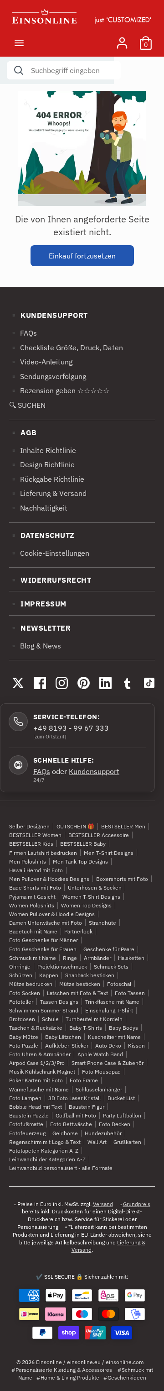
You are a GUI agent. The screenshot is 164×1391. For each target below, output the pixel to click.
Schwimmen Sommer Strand (43, 1010)
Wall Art (97, 1141)
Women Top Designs (86, 905)
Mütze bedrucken (30, 983)
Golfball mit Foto (76, 1115)
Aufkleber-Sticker (66, 1045)
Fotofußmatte (26, 1124)
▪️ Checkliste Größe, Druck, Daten (66, 347)
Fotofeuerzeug (27, 1133)
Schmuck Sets (111, 966)
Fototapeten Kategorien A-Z (43, 1150)
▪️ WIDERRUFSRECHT (50, 580)
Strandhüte (102, 922)
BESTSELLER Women (35, 835)
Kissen (136, 1045)
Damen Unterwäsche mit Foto (45, 922)
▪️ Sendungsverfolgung (47, 376)
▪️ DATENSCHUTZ (42, 535)
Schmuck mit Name (32, 957)
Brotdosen (22, 1019)
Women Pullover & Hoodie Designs (52, 914)
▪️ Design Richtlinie (42, 464)
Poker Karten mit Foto (36, 1080)
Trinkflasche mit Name (112, 1001)
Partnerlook (78, 931)
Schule (50, 1019)
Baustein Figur (86, 1106)
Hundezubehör (103, 1133)
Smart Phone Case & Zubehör (108, 1062)
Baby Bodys (123, 1027)
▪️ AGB (23, 432)
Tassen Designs (59, 1001)
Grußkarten (127, 1141)
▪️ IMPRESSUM (38, 603)
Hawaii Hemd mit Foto (36, 870)
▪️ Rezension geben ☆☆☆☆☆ (59, 390)
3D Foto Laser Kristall (74, 1098)
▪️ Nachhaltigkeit (38, 507)
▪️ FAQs (23, 332)
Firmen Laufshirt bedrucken (43, 852)
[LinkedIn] (105, 682)
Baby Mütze (23, 1036)
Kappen (48, 975)
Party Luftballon (122, 1115)
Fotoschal (119, 983)
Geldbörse (65, 1133)
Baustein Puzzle (29, 1115)
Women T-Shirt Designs (91, 896)
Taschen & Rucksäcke (35, 1027)
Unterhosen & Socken (95, 887)
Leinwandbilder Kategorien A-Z (47, 1159)
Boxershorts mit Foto (122, 878)
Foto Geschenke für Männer (43, 940)
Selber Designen (29, 826)
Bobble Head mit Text (35, 1106)
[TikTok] (149, 682)
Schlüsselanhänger (99, 1089)
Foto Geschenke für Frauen (43, 949)
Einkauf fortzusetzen (82, 255)
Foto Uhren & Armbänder (40, 1054)
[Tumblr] (127, 682)
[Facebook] (39, 682)
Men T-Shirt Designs (108, 852)
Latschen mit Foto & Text (77, 993)
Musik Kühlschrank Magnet (42, 1071)
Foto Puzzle (23, 1045)
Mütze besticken (79, 983)
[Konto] (122, 39)
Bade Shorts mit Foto (35, 887)
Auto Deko (108, 1045)
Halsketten (131, 957)
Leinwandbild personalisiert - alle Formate (61, 1167)
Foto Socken (24, 993)
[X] (17, 682)
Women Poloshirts (31, 905)
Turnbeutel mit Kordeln (94, 1019)
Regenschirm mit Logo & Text (45, 1141)
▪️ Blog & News (35, 645)
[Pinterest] (83, 682)
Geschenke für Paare (108, 949)
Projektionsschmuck (62, 966)
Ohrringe (20, 966)
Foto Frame (84, 1080)
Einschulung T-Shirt (109, 1010)
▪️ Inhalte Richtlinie (42, 450)
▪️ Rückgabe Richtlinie (46, 479)
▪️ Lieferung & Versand (48, 493)
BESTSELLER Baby (83, 843)
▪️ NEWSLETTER (40, 627)
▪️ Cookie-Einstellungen (49, 553)
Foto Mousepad (101, 1071)
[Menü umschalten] (19, 42)
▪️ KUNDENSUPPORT (48, 315)
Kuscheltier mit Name (114, 1036)
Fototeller (21, 1001)
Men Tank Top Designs (80, 861)
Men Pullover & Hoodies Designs (49, 878)
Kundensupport (94, 771)
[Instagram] (61, 682)
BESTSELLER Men (123, 826)
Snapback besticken (89, 975)
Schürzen (20, 975)
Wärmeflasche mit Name (39, 1089)
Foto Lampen (25, 1098)
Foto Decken (114, 1124)
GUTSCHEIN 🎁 (75, 826)
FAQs (41, 771)
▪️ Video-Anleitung (40, 361)
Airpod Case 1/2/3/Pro (37, 1062)
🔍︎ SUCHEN (27, 405)
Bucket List (121, 1098)
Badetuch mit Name (33, 931)
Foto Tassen (130, 993)
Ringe (70, 957)
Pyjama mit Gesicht (32, 896)
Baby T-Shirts (85, 1027)
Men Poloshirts (27, 861)
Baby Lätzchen (63, 1036)
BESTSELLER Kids (31, 843)
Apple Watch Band (100, 1054)
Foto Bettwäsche (71, 1124)
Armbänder (97, 957)
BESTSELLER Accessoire (98, 835)
